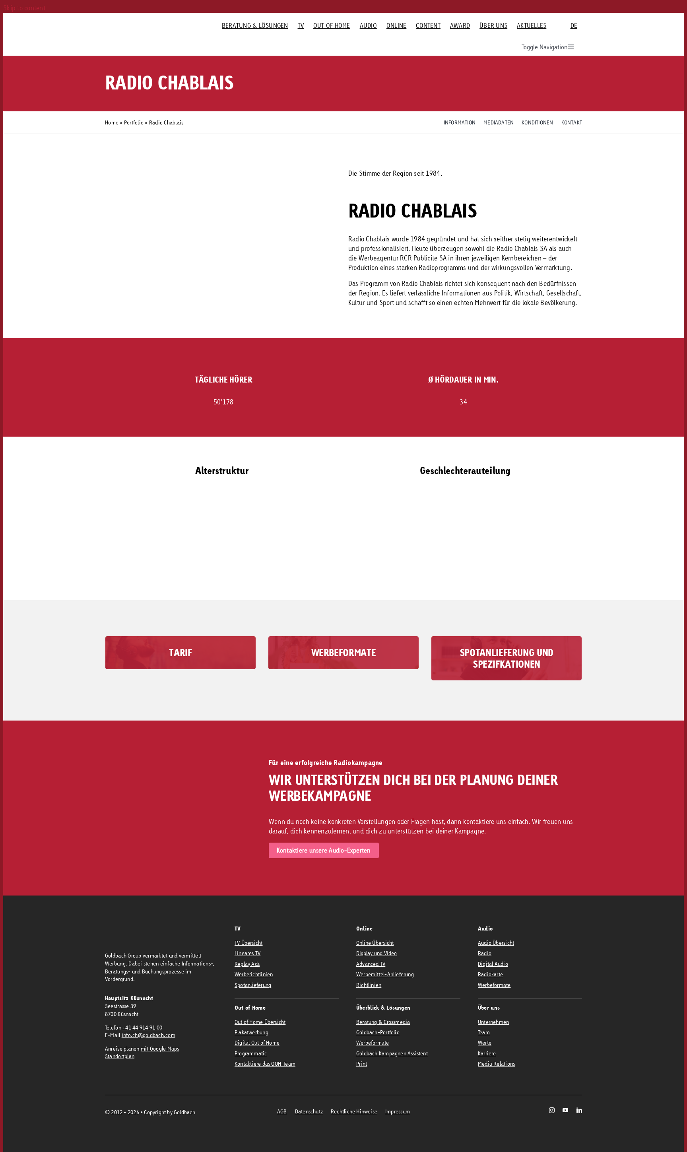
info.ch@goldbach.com (148, 1035)
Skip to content (24, 8)
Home (111, 122)
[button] (284, 575)
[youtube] (565, 1110)
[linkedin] (579, 1110)
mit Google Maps (160, 1048)
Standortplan (119, 1056)
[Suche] (558, 25)
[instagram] (552, 1110)
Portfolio (134, 122)
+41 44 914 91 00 (142, 1027)
